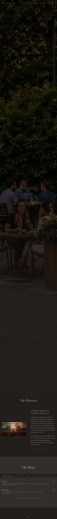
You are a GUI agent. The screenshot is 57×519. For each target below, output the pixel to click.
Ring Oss (51, 3)
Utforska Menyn (22, 202)
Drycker (35, 3)
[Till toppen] (8, 3)
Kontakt (42, 3)
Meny (29, 3)
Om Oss (24, 3)
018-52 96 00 (36, 202)
